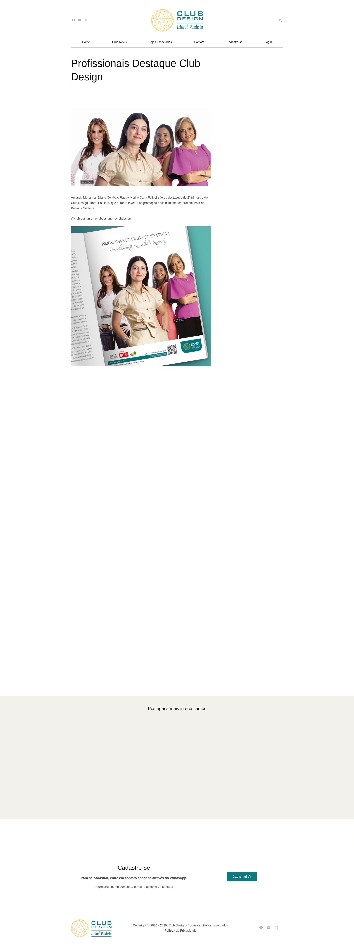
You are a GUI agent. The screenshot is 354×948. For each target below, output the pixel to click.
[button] (280, 20)
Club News (119, 42)
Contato (199, 42)
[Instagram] (85, 19)
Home (86, 42)
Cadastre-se (234, 42)
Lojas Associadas (160, 42)
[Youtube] (79, 19)
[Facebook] (73, 19)
